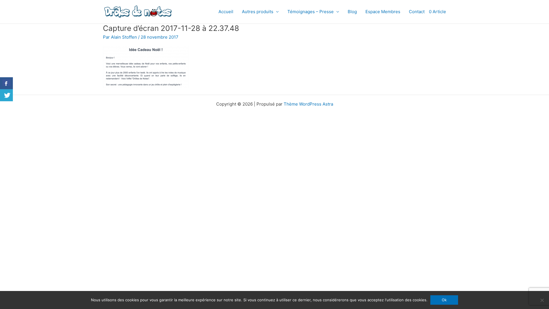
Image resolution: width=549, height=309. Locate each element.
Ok (444, 300)
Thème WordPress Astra (308, 104)
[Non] (542, 300)
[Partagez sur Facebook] (6, 83)
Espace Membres (382, 11)
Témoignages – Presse (310, 11)
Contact (417, 11)
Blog (352, 11)
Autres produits (257, 11)
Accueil (225, 11)
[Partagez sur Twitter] (6, 95)
